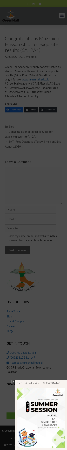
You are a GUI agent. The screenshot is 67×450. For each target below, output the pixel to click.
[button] (13, 381)
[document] (33, 225)
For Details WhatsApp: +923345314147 (38, 383)
